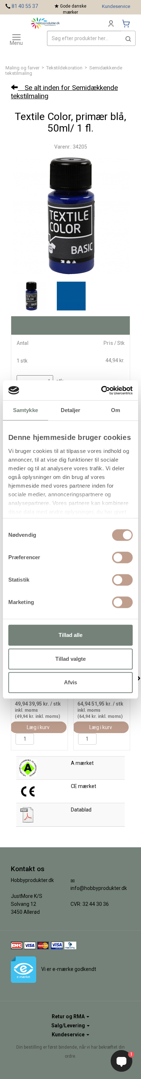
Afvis (70, 682)
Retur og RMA (69, 1016)
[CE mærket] (28, 791)
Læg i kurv (38, 727)
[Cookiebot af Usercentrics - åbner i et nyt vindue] (101, 390)
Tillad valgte (70, 659)
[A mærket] (28, 767)
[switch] (122, 557)
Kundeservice (116, 6)
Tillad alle (70, 635)
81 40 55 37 (25, 6)
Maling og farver (22, 67)
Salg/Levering (68, 1025)
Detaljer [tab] (71, 410)
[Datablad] (28, 814)
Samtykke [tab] (25, 410)
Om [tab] (115, 410)
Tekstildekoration (64, 67)
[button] (128, 38)
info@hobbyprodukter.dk (98, 888)
